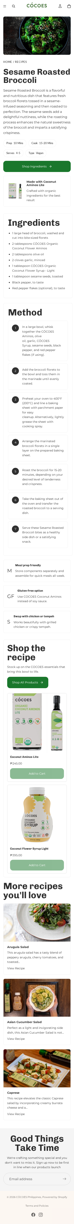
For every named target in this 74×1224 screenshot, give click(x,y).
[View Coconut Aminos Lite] (37, 737)
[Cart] (69, 6)
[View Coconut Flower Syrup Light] (37, 829)
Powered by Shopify (54, 1197)
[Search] (13, 6)
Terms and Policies (37, 1205)
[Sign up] (64, 1179)
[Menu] (4, 6)
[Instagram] (40, 1214)
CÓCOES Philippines (28, 1197)
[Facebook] (33, 1214)
